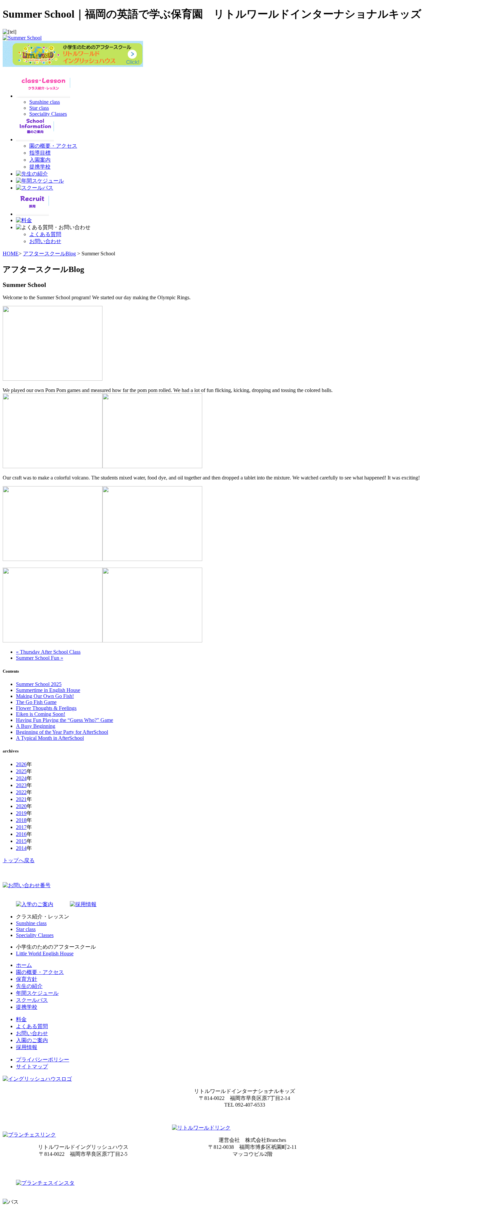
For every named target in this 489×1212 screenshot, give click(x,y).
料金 (21, 1019)
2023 (21, 785)
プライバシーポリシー (42, 1059)
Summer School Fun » (39, 658)
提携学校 (40, 167)
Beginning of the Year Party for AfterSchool (62, 732)
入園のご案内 (32, 1040)
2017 (21, 827)
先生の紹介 (29, 986)
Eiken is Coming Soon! (40, 714)
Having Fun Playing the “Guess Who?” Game (64, 720)
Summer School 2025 (39, 684)
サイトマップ (32, 1066)
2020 (21, 806)
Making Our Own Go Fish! (45, 696)
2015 (21, 841)
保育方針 (26, 979)
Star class (39, 108)
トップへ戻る (19, 860)
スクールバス (32, 1000)
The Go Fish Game (36, 702)
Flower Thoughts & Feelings (46, 708)
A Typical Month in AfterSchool (50, 738)
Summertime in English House (48, 690)
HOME (11, 253)
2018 (21, 820)
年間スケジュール (37, 993)
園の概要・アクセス (53, 146)
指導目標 (40, 153)
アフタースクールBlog (49, 253)
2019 (21, 813)
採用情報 (26, 1047)
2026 (21, 764)
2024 (21, 778)
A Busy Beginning (35, 726)
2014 (21, 848)
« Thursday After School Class (48, 652)
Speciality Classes (48, 114)
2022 (21, 792)
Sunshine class (44, 102)
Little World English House (45, 953)
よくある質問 (45, 234)
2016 (21, 834)
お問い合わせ (45, 241)
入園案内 (40, 160)
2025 (21, 771)
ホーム (24, 965)
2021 (21, 799)
